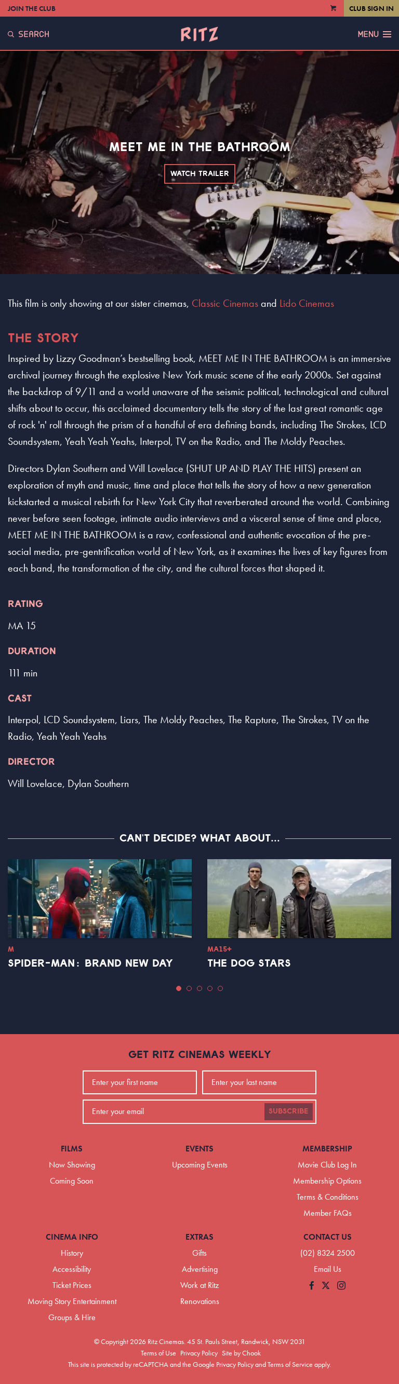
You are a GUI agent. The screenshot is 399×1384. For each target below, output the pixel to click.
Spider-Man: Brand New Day (90, 963)
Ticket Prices (71, 1285)
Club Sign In (371, 8)
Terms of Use (158, 1353)
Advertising (200, 1269)
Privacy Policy (199, 1353)
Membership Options (327, 1180)
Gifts (199, 1252)
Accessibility (71, 1269)
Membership (327, 1148)
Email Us (327, 1269)
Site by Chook (241, 1353)
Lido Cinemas (307, 303)
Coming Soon (72, 1180)
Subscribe (289, 1111)
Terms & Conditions (327, 1196)
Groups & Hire (72, 1317)
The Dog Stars (249, 963)
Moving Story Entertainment (72, 1301)
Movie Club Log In (327, 1164)
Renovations (199, 1301)
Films (72, 1148)
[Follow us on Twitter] (326, 1286)
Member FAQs (327, 1212)
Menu (368, 34)
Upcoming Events (200, 1164)
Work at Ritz (199, 1285)
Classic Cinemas (225, 303)
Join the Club (32, 8)
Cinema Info (72, 1236)
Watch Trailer (199, 174)
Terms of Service (290, 1364)
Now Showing (72, 1164)
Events (199, 1148)
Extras (199, 1236)
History (72, 1252)
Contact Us (327, 1236)
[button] (178, 988)
